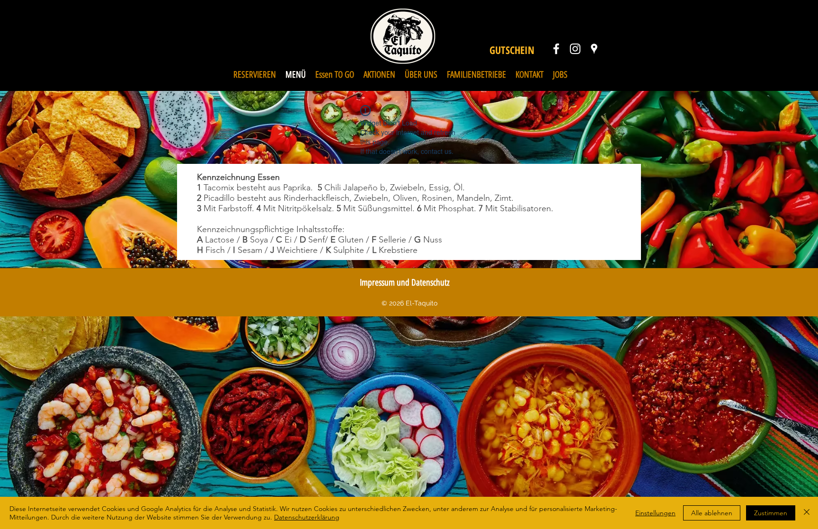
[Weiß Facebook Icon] (556, 49)
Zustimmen (770, 513)
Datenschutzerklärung (306, 517)
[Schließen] (806, 512)
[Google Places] (594, 49)
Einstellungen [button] (655, 513)
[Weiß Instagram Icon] (575, 49)
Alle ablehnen (711, 513)
